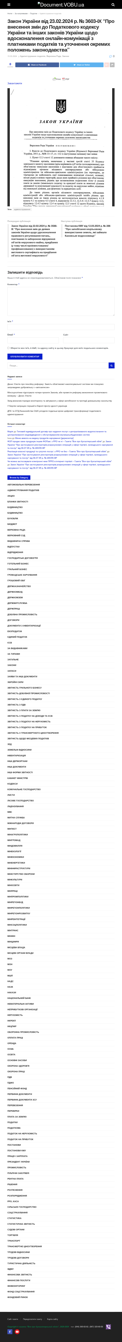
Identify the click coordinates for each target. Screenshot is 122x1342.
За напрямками (21, 13)
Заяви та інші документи (22, 676)
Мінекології (14, 851)
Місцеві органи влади (20, 952)
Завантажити (14, 83)
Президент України (18, 1161)
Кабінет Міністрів (17, 778)
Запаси (11, 670)
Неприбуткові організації (22, 1009)
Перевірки (13, 1110)
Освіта (11, 1054)
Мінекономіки (15, 856)
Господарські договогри (22, 557)
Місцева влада (16, 947)
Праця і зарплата (17, 1156)
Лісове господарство (20, 800)
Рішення (12, 1184)
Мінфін (11, 935)
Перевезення (15, 1105)
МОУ (9, 969)
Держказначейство (19, 586)
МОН (9, 964)
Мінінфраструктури (18, 868)
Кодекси (12, 783)
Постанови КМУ (16, 1150)
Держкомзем (15, 597)
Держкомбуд (14, 591)
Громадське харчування (22, 574)
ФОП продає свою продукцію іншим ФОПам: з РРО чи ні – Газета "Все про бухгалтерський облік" (54, 441)
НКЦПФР (11, 1026)
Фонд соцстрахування (21, 1291)
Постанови (14, 1144)
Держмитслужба (17, 602)
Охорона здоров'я (18, 1065)
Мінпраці (12, 890)
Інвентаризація (16, 755)
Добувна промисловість (22, 614)
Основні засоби (17, 1060)
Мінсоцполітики (17, 924)
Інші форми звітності (20, 772)
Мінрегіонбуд (15, 902)
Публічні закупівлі (18, 1173)
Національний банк (19, 997)
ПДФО (10, 1082)
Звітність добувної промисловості (28, 693)
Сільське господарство (21, 1206)
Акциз (11, 495)
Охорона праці (16, 1071)
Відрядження (15, 552)
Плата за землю (16, 1116)
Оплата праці (15, 1037)
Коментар (13, 284)
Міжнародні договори (20, 823)
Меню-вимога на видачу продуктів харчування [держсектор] (44, 438)
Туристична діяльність (21, 1263)
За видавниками (17, 648)
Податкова (14, 1127)
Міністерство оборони (21, 873)
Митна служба (16, 817)
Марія (10, 431)
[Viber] (108, 1326)
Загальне (13, 659)
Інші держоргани (17, 761)
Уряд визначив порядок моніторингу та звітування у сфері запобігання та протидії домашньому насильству (59, 400)
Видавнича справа (18, 540)
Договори (13, 619)
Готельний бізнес (18, 563)
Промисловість (16, 1167)
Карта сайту (52, 1319)
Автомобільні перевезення (23, 484)
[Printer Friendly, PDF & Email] (61, 79)
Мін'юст (12, 828)
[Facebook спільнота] (9, 1331)
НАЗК (10, 986)
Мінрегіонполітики (18, 907)
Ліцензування (15, 806)
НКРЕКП (11, 1020)
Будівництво (15, 507)
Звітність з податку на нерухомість (28, 721)
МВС (9, 811)
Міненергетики (16, 862)
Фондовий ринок (17, 1297)
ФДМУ (10, 1268)
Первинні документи (19, 1094)
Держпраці (13, 608)
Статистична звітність (21, 1223)
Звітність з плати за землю (23, 710)
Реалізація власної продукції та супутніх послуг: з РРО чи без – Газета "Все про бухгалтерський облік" (57, 451)
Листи (11, 794)
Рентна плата (15, 1178)
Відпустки (13, 546)
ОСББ (10, 1048)
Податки (33, 13)
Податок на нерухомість (22, 1133)
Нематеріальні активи (20, 1003)
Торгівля (12, 1235)
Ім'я (10, 321)
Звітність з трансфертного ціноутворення (33, 732)
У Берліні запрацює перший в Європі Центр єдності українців (37, 405)
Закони (65, 56)
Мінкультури (14, 879)
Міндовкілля (14, 845)
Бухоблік (12, 518)
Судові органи (15, 1229)
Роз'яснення (14, 1189)
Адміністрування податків (50, 13)
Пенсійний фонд (17, 1088)
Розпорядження (17, 1195)
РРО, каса (13, 1201)
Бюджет (12, 523)
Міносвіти (13, 885)
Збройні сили (15, 682)
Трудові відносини (18, 1252)
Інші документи (16, 766)
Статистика (14, 1218)
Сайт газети (12, 1319)
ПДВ (9, 1077)
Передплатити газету (32, 1319)
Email (11, 334)
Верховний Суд (16, 535)
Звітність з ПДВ (16, 704)
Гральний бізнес (17, 569)
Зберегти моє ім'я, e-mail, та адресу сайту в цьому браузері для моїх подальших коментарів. (59, 347)
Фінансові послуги (18, 1280)
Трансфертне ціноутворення (24, 1246)
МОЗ (9, 958)
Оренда (11, 1043)
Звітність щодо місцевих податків (28, 738)
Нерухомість (15, 1014)
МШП (10, 975)
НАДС (10, 981)
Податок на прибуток (20, 1139)
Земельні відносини (19, 749)
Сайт (65, 334)
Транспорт (13, 1240)
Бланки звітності (17, 501)
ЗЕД (9, 744)
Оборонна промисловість (23, 1031)
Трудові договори (18, 1257)
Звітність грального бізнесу (24, 687)
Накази (11, 992)
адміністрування (22, 209)
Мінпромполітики (17, 896)
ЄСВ (9, 642)
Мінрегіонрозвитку (18, 913)
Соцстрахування (17, 1212)
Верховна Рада (54, 56)
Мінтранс (12, 930)
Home (9, 13)
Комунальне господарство (24, 789)
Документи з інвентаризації (24, 625)
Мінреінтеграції (16, 919)
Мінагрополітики (17, 834)
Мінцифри (13, 941)
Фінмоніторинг (16, 1285)
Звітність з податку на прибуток (27, 727)
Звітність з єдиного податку (24, 699)
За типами (13, 653)
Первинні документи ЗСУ (22, 1099)
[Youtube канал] (17, 1331)
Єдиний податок (17, 636)
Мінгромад (13, 840)
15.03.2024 (12, 56)
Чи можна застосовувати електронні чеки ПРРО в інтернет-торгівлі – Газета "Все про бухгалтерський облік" (59, 461)
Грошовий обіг (16, 580)
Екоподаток (14, 631)
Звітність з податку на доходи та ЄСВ (30, 715)
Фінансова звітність (19, 1274)
